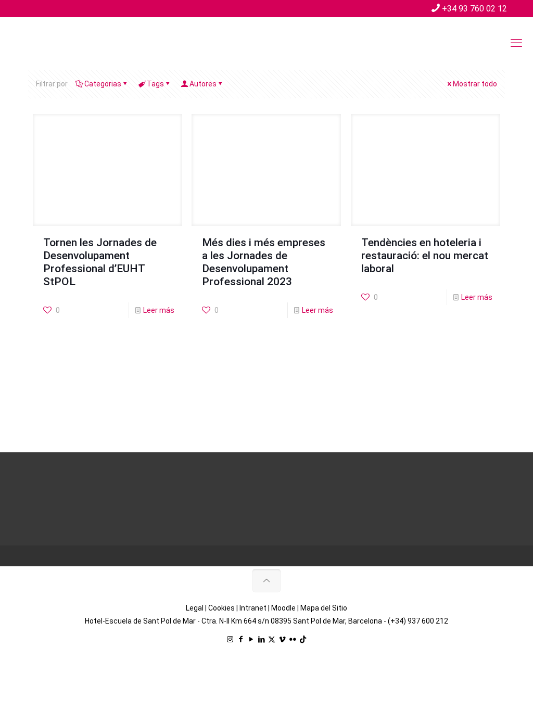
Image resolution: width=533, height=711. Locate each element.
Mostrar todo (475, 84)
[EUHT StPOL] (88, 43)
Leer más (158, 310)
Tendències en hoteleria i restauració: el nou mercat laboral (424, 255)
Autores (203, 84)
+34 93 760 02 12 (474, 9)
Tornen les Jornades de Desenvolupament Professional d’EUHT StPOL (100, 262)
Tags (155, 84)
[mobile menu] (516, 43)
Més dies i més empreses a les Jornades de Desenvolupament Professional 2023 (263, 262)
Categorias (102, 84)
